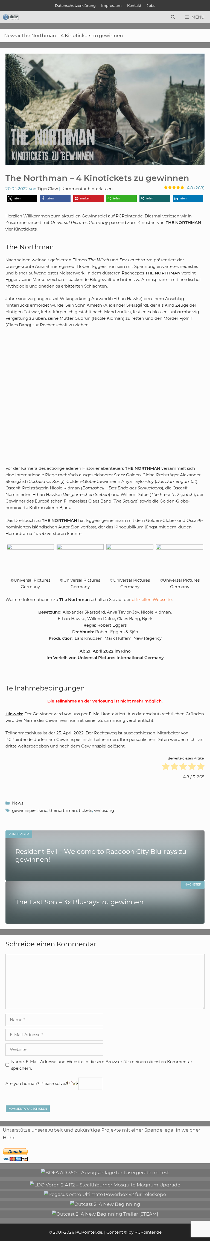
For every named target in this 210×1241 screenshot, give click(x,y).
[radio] (166, 767)
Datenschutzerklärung (75, 5)
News (10, 35)
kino (43, 810)
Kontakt (134, 5)
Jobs (151, 5)
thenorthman (63, 810)
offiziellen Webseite (152, 599)
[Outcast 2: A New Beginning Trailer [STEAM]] (105, 1214)
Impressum (111, 5)
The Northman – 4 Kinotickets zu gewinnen (72, 35)
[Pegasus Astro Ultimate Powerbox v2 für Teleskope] (105, 1194)
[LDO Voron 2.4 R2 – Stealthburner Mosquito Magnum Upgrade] (105, 1185)
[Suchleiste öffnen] (173, 17)
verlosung (104, 810)
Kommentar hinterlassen (87, 188)
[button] (22, 198)
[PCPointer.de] (11, 17)
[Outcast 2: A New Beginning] (105, 1204)
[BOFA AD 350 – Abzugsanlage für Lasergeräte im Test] (105, 1172)
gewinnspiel (24, 810)
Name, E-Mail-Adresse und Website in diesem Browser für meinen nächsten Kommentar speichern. (101, 1065)
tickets (85, 810)
